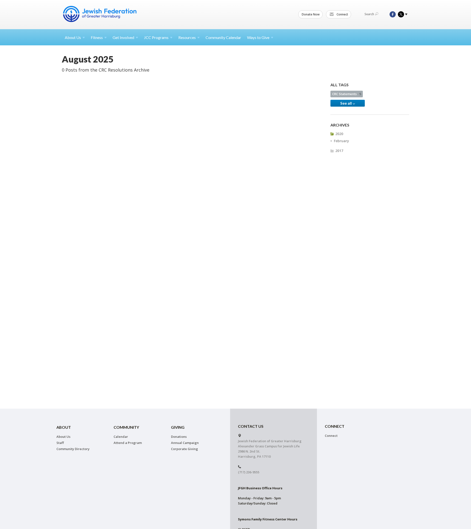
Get (123, 37)
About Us (63, 436)
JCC (156, 37)
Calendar (121, 436)
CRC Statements (346, 94)
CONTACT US (250, 426)
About (73, 37)
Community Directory (73, 449)
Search (369, 14)
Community (126, 427)
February (341, 141)
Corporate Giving (184, 449)
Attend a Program (128, 443)
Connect (342, 14)
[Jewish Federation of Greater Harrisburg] (100, 14)
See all (346, 103)
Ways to (258, 37)
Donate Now (311, 14)
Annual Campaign (185, 443)
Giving (177, 427)
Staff (60, 443)
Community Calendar (223, 37)
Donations (179, 436)
